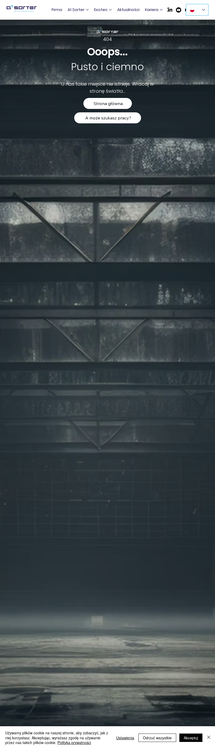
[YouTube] (178, 10)
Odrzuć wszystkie (157, 737)
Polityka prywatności (74, 742)
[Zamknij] (209, 737)
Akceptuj (191, 737)
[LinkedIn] (170, 10)
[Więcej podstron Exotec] (110, 9)
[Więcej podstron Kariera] (161, 9)
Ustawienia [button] (125, 737)
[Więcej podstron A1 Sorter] (87, 9)
